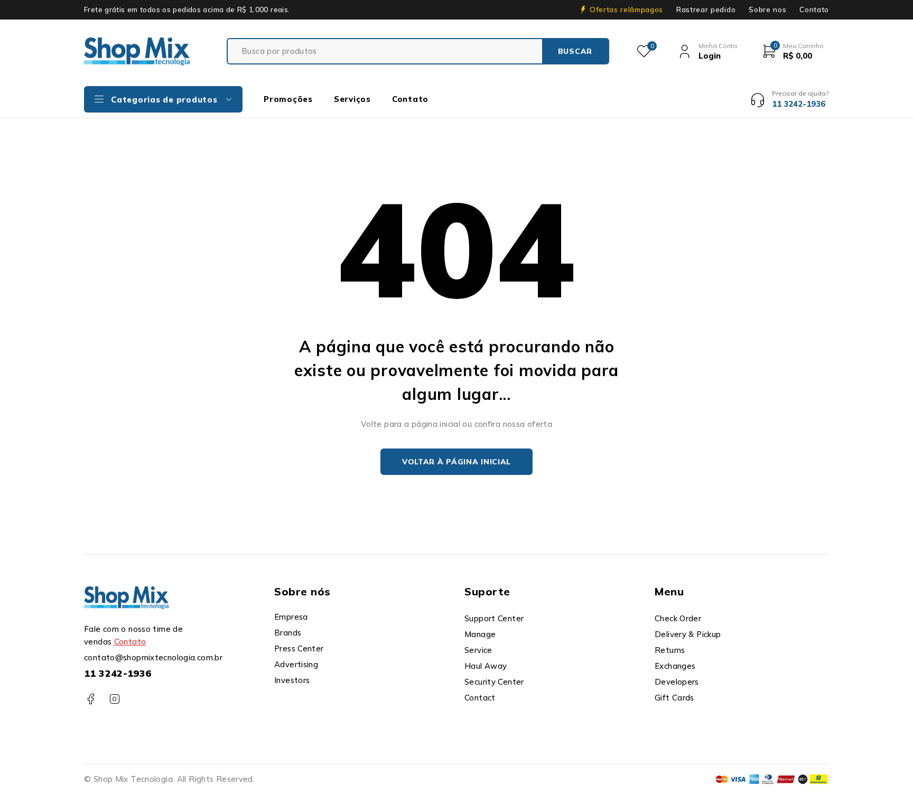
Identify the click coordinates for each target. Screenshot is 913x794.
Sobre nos (767, 9)
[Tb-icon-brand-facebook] (90, 699)
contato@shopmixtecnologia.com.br (153, 657)
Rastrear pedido (705, 9)
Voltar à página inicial (456, 461)
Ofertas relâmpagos (626, 9)
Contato (814, 9)
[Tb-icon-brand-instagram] (114, 699)
